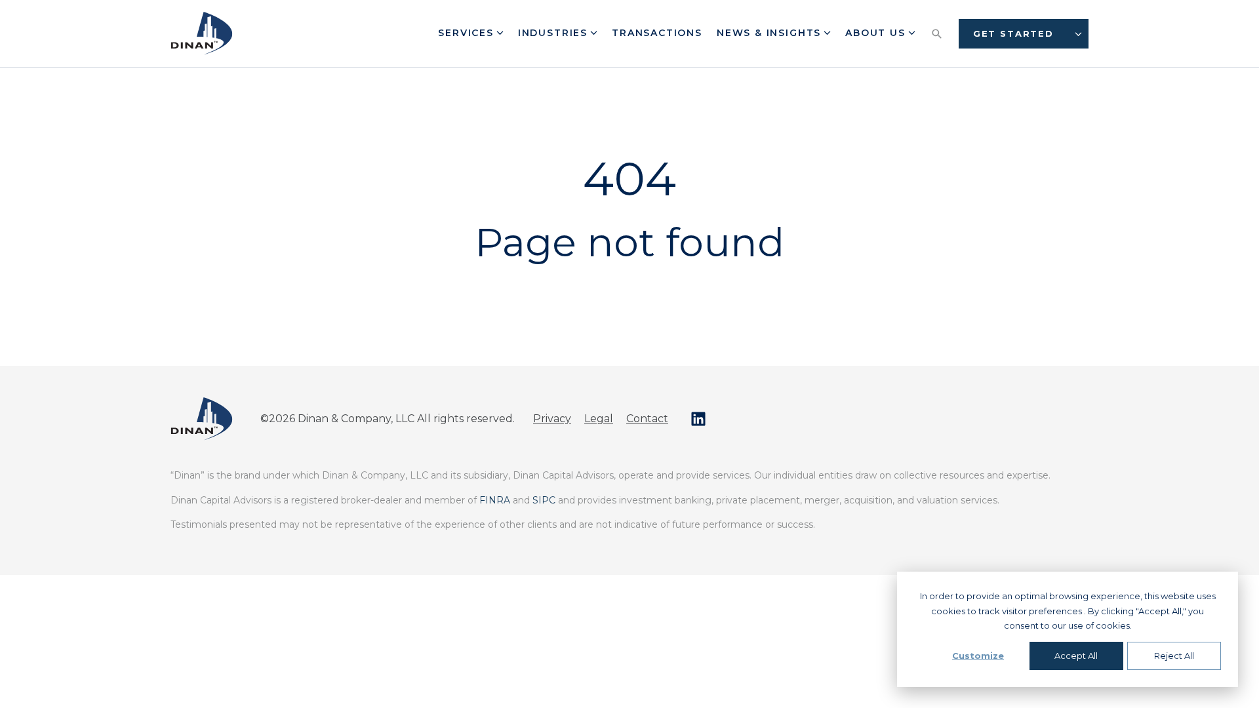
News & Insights (771, 33)
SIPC (543, 500)
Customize (978, 655)
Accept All (1076, 655)
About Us (877, 33)
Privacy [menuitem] (552, 418)
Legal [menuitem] (598, 418)
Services (467, 33)
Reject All (1174, 655)
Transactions (657, 33)
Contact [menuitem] (647, 418)
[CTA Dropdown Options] (1078, 34)
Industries (554, 33)
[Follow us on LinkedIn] (698, 419)
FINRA (494, 500)
